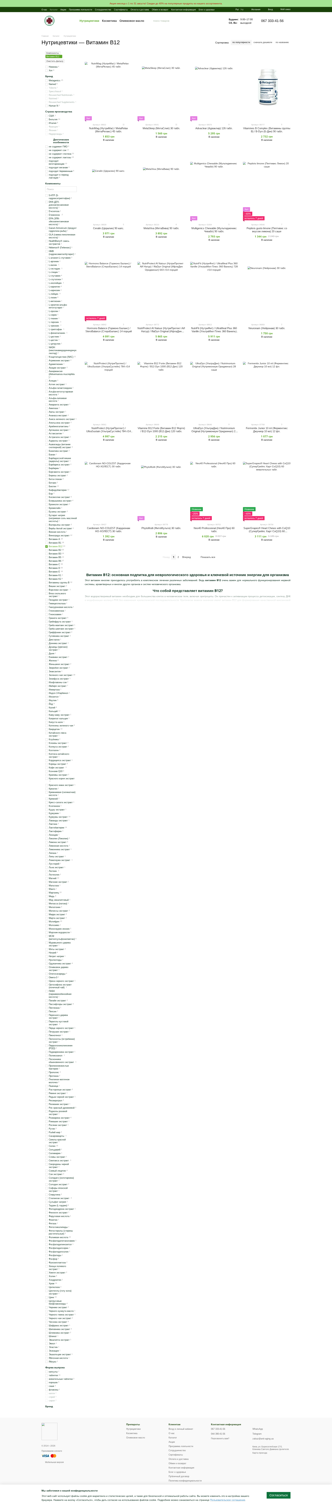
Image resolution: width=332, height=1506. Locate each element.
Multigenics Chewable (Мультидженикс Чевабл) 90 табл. (214, 230)
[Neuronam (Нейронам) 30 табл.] (266, 285)
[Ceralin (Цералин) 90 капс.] (108, 185)
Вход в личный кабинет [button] (181, 1429)
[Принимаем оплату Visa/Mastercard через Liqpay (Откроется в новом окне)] (49, 1456)
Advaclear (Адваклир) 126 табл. (214, 128)
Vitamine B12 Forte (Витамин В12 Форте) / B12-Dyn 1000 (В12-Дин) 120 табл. (161, 430)
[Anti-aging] (49, 1431)
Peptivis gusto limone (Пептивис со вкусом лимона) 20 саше (267, 230)
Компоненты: (52, 53)
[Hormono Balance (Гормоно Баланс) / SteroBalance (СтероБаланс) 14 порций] (108, 285)
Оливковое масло (131, 21)
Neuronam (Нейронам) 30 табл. (266, 328)
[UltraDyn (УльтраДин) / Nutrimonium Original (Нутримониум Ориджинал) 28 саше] (214, 385)
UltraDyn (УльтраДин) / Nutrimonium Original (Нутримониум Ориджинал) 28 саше (214, 431)
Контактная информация (183, 9)
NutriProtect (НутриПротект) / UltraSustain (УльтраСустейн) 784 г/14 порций (108, 431)
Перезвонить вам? (220, 1438)
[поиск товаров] (150, 21)
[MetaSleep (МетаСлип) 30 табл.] (161, 85)
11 (123, 124)
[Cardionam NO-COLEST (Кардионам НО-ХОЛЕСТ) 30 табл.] (108, 485)
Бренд (49, 76)
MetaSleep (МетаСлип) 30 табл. (161, 128)
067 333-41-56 (272, 20)
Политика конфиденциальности (185, 1480)
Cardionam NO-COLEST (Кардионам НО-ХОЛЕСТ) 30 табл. (108, 530)
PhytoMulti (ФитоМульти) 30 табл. (161, 528)
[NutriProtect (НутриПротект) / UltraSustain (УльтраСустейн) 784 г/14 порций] (108, 385)
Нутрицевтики (89, 21)
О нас (44, 9)
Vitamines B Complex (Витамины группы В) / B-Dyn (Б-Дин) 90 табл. (266, 130)
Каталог (54, 9)
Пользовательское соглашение (227, 1500)
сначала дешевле (262, 42)
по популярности (241, 42)
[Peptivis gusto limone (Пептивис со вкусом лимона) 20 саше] (266, 185)
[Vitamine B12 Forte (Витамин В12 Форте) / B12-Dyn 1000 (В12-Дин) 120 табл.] (161, 385)
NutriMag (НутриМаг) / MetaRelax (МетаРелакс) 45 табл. (108, 130)
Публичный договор (179, 1476)
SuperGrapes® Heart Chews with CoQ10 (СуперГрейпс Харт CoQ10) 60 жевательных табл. (266, 531)
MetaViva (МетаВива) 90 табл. (161, 228)
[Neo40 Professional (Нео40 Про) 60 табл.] (214, 485)
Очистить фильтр (54, 61)
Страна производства (58, 111)
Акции (63, 9)
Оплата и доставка (140, 9)
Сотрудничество (103, 9)
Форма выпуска (55, 1367)
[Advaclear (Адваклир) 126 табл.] (214, 85)
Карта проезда (259, 1453)
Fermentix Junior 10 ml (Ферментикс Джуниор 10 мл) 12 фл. (267, 430)
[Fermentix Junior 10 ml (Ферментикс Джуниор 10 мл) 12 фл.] (266, 385)
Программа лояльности (80, 9)
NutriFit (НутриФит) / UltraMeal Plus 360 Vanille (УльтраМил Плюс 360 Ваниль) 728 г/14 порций (214, 331)
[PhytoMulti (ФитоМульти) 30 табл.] (161, 485)
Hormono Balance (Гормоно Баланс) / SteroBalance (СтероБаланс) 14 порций (108, 330)
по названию (282, 42)
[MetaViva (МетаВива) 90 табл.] (161, 185)
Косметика (109, 21)
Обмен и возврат (160, 9)
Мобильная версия (54, 1462)
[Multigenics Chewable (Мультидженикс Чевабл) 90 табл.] (214, 185)
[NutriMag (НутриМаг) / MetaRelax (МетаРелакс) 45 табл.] (108, 85)
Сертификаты (121, 9)
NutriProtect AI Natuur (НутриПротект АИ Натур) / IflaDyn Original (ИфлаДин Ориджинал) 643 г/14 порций (161, 331)
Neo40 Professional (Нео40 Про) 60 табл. (214, 530)
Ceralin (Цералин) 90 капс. (108, 228)
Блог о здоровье (207, 9)
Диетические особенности (61, 141)
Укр (242, 9)
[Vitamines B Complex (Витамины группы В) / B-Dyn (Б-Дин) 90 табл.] (266, 85)
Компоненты (53, 183)
